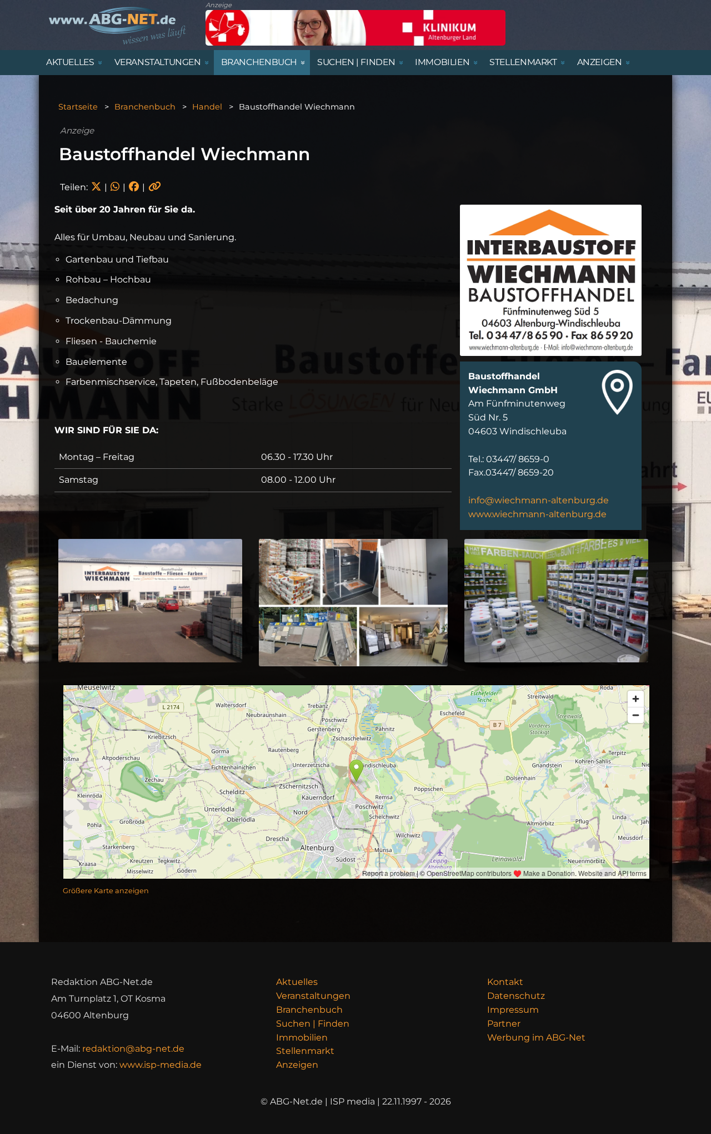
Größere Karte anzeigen (106, 891)
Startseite (78, 107)
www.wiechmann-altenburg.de (537, 514)
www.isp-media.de (160, 1064)
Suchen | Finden (312, 1023)
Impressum (513, 1009)
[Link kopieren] (154, 187)
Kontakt (505, 982)
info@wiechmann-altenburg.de (538, 500)
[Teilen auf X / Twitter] (96, 187)
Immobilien (302, 1037)
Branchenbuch (145, 107)
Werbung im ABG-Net (536, 1037)
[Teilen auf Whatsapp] (115, 187)
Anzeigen (297, 1064)
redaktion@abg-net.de (133, 1048)
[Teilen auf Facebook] (134, 187)
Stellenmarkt (305, 1051)
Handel (207, 107)
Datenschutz (516, 996)
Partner (503, 1023)
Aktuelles (297, 982)
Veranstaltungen (313, 996)
